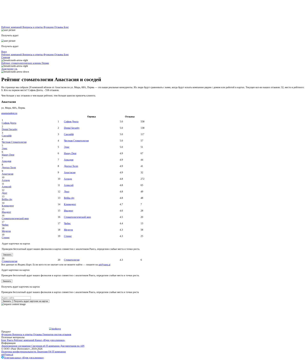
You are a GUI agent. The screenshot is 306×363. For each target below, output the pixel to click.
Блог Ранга (7, 340)
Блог (66, 27)
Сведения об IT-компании (45, 346)
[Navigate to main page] (25, 24)
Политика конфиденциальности (19, 351)
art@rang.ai (7, 354)
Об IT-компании (57, 351)
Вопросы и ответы (32, 27)
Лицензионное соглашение (16, 346)
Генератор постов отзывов (57, 334)
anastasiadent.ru (9, 113)
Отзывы (59, 27)
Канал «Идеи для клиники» (50, 340)
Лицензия (42, 351)
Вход (4, 51)
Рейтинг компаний (11, 27)
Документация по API (72, 346)
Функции (48, 27)
